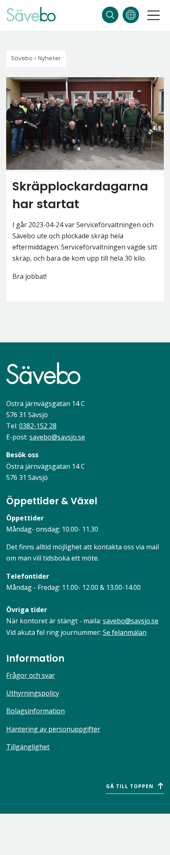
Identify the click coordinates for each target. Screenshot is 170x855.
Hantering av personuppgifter (53, 729)
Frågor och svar (30, 675)
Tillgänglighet (28, 746)
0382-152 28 (38, 425)
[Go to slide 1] (79, 149)
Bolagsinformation (35, 710)
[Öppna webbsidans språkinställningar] (131, 15)
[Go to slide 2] (91, 149)
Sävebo (22, 58)
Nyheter (49, 58)
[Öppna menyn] (153, 15)
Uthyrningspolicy (32, 693)
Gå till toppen (129, 786)
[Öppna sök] (110, 15)
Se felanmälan (124, 632)
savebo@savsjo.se (57, 437)
